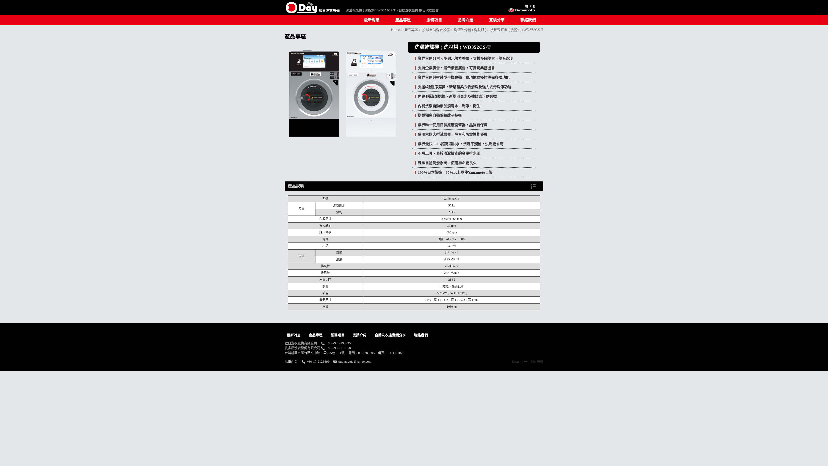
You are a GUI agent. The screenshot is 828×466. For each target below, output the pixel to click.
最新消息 (372, 20)
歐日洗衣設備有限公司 (302, 343)
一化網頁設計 (533, 361)
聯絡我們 (528, 20)
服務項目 (434, 20)
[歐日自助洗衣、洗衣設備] (313, 14)
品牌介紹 (465, 20)
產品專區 (403, 20)
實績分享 (497, 20)
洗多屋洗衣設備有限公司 (302, 348)
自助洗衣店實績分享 (390, 335)
